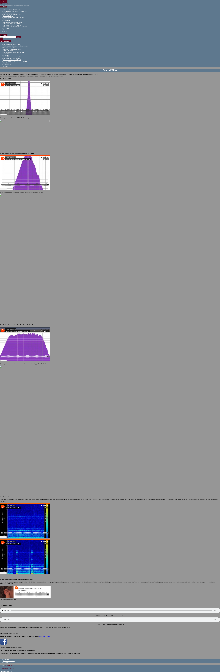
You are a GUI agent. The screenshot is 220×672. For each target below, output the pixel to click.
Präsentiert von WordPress (7, 668)
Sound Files (6, 20)
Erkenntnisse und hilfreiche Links (12, 22)
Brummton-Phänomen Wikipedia (12, 25)
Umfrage (5, 662)
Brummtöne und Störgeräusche (11, 9)
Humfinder (6, 28)
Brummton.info (4, 3)
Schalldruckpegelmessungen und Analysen (15, 26)
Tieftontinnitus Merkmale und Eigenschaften (15, 11)
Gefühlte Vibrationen (9, 13)
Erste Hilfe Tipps (8, 16)
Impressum (6, 659)
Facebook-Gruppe (44, 636)
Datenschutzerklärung (9, 661)
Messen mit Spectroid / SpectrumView (13, 17)
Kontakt (5, 31)
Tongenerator (7, 30)
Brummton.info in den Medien (11, 23)
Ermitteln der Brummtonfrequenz (12, 14)
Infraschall (6, 19)
